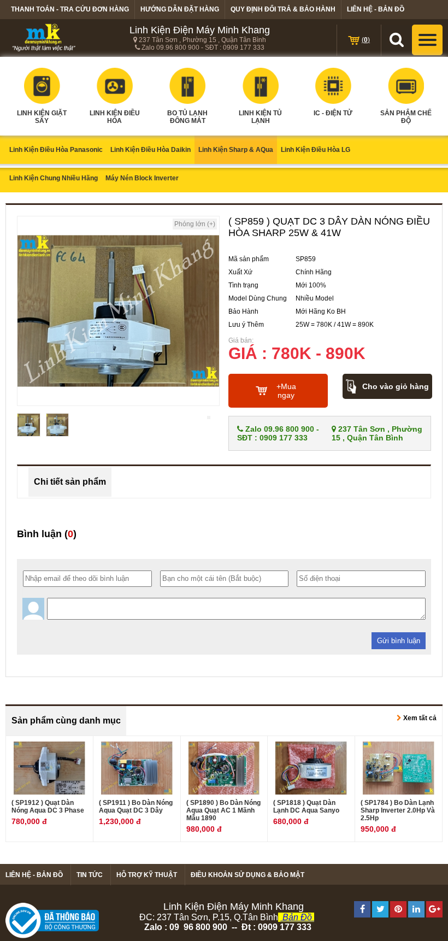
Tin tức (89, 875)
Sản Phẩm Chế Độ (406, 117)
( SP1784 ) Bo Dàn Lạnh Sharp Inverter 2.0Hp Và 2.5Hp (398, 810)
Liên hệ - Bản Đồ (375, 9)
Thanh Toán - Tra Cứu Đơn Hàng (70, 9)
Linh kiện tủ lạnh (260, 117)
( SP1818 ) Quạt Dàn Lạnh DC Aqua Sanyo (306, 806)
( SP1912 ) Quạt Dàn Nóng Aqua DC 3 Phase (47, 806)
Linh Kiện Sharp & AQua (235, 150)
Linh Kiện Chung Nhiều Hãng (53, 178)
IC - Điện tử (333, 113)
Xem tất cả (419, 718)
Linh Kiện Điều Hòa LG (315, 150)
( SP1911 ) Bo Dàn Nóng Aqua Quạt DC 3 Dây (136, 806)
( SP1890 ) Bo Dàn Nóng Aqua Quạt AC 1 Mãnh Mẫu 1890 (223, 810)
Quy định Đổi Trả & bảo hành (283, 9)
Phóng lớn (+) (194, 224)
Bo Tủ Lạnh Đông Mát (187, 117)
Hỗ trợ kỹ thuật (146, 875)
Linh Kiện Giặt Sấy (42, 117)
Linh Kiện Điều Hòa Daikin (150, 150)
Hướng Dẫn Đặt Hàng (179, 9)
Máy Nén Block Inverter (142, 178)
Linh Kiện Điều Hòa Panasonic (56, 150)
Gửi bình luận (398, 641)
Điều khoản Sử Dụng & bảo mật (247, 875)
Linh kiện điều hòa (115, 117)
